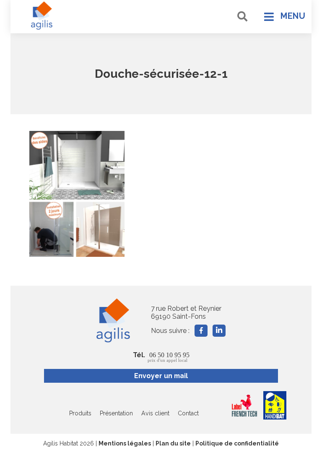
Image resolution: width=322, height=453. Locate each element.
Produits (80, 413)
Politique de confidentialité (237, 443)
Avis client (155, 413)
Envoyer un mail (161, 376)
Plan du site (173, 443)
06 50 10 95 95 (169, 357)
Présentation (116, 413)
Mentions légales (125, 443)
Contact (188, 413)
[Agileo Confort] (41, 15)
